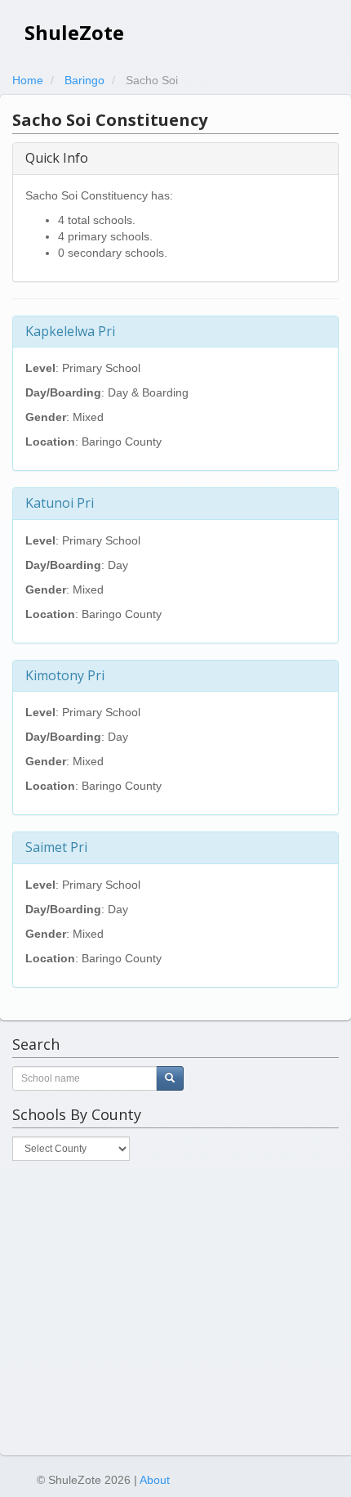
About (155, 1479)
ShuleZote (74, 32)
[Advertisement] (175, 1308)
